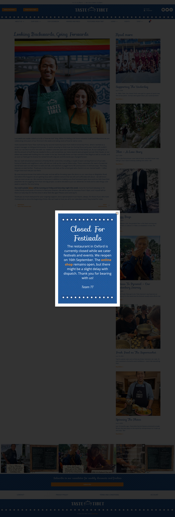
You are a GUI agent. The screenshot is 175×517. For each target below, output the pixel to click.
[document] (87, 258)
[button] (117, 213)
